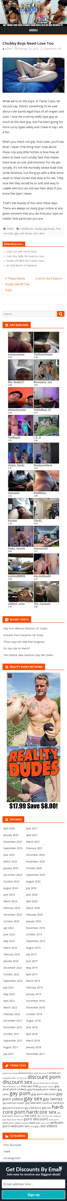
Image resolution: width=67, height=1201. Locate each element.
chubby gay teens (44, 228)
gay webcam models (14, 1103)
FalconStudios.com (11, 1086)
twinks (25, 1123)
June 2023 (9, 934)
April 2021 (32, 835)
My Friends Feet (44, 1116)
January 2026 (10, 835)
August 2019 (33, 947)
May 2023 (9, 941)
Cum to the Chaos (48, 278)
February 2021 (34, 848)
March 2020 (33, 908)
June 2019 (32, 961)
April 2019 (32, 974)
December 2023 (12, 914)
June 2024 (9, 894)
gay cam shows (23, 233)
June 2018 (32, 1027)
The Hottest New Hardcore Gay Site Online (28, 655)
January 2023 (10, 961)
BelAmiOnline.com (28, 1073)
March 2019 (33, 981)
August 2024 (10, 888)
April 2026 (9, 828)
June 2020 (32, 894)
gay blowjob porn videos (42, 1089)
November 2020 (35, 861)
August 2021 (10, 1047)
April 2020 (32, 901)
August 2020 (33, 881)
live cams (39, 233)
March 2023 (10, 947)
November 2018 (35, 1007)
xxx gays (35, 1126)
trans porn (54, 1119)
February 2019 (34, 987)
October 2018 (34, 1014)
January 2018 (33, 1047)
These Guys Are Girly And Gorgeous (24, 641)
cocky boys (22, 1078)
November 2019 (35, 928)
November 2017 (35, 1054)
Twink (10, 228)
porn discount (36, 1118)
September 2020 (35, 874)
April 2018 (32, 1034)
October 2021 (11, 1034)
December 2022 (12, 967)
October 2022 (11, 974)
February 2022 (11, 1014)
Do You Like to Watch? (16, 648)
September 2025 (13, 848)
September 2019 (35, 941)
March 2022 (10, 1007)
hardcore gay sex (40, 1107)
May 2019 (32, 967)
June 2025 (9, 855)
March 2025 (10, 861)
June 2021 (32, 828)
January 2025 (10, 868)
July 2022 (8, 987)
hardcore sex (41, 1111)
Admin (8, 48)
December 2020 (35, 855)
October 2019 (34, 934)
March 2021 (33, 841)
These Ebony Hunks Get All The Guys (17, 284)
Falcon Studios (51, 1083)
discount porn (44, 1076)
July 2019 (31, 954)
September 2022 (13, 981)
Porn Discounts (12, 1145)
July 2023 (8, 928)
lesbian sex (19, 1116)
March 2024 (10, 901)
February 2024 (11, 908)
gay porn (20, 1093)
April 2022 (9, 1000)
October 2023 (11, 921)
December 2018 (35, 1000)
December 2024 (12, 874)
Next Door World (15, 1119)
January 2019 (33, 994)
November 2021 (12, 1027)
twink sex (34, 1123)
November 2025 (12, 841)
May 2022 (9, 994)
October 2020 (34, 868)
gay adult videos (46, 1086)
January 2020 (33, 921)
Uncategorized (11, 1158)
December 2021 (12, 1020)
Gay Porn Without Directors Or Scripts (25, 628)
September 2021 (13, 1040)
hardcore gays (22, 1107)
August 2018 (33, 1020)
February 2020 (34, 914)
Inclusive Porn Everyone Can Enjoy (23, 635)
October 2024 (11, 881)
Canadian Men (9, 1078)
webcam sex (20, 1126)
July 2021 (8, 1054)
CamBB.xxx (26, 228)
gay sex (33, 1098)
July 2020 (31, 888)
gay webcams (33, 1103)
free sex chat (29, 1086)
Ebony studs (38, 1083)
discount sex (17, 1081)
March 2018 (33, 1040)
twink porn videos (12, 1123)
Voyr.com (45, 1123)
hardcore (47, 1103)
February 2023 (11, 954)
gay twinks (52, 1098)
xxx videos (48, 1125)
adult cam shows (10, 1073)
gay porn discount (43, 1094)
